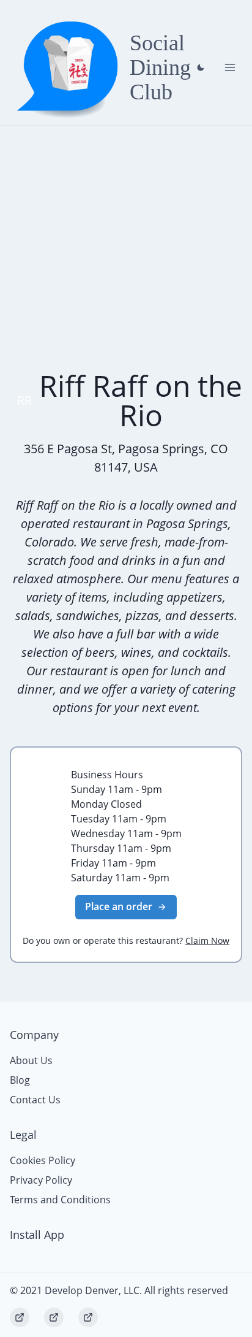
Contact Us (35, 1099)
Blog (20, 1080)
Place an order (118, 906)
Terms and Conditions (60, 1199)
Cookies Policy (42, 1160)
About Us (31, 1060)
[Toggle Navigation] (230, 67)
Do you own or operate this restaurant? (126, 940)
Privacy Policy (41, 1180)
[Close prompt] (200, 67)
